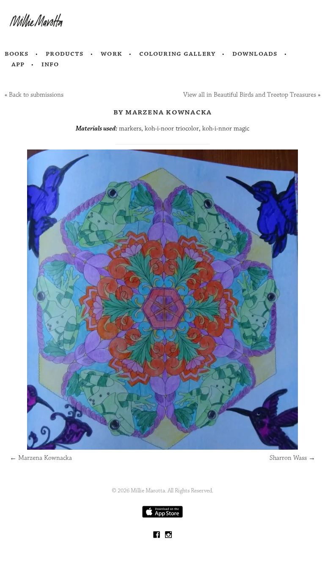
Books (17, 53)
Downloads (255, 53)
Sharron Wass (292, 458)
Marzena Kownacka (41, 458)
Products (65, 53)
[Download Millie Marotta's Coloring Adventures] (162, 516)
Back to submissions (36, 95)
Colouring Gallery (177, 53)
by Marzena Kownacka (162, 112)
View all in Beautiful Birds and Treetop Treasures (249, 95)
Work (111, 53)
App (18, 64)
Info (50, 64)
